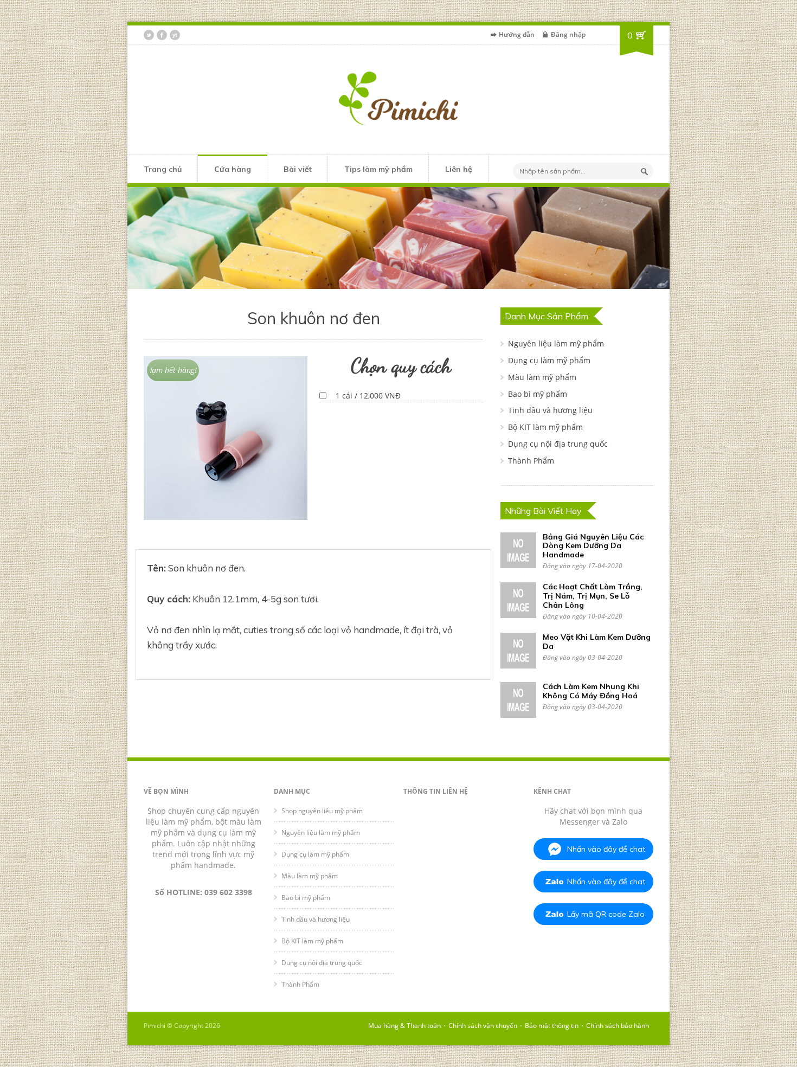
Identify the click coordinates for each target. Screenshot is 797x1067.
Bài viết (298, 169)
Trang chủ (163, 169)
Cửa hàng (232, 169)
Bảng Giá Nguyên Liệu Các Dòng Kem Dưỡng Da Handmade (593, 546)
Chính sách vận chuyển (482, 1025)
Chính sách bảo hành (617, 1025)
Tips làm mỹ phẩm (378, 169)
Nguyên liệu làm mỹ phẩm (556, 343)
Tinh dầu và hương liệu (550, 410)
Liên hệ (458, 169)
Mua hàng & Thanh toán (404, 1025)
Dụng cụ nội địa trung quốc (558, 444)
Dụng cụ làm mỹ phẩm (549, 360)
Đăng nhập (568, 34)
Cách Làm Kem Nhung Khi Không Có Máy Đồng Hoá (591, 691)
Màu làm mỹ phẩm (542, 377)
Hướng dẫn (517, 34)
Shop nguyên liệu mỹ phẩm (322, 810)
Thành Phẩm (531, 460)
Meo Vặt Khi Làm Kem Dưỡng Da (597, 641)
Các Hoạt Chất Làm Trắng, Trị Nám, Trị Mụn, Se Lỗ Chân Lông (592, 596)
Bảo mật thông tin (552, 1025)
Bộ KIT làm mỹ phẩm (545, 427)
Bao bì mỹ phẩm (537, 394)
